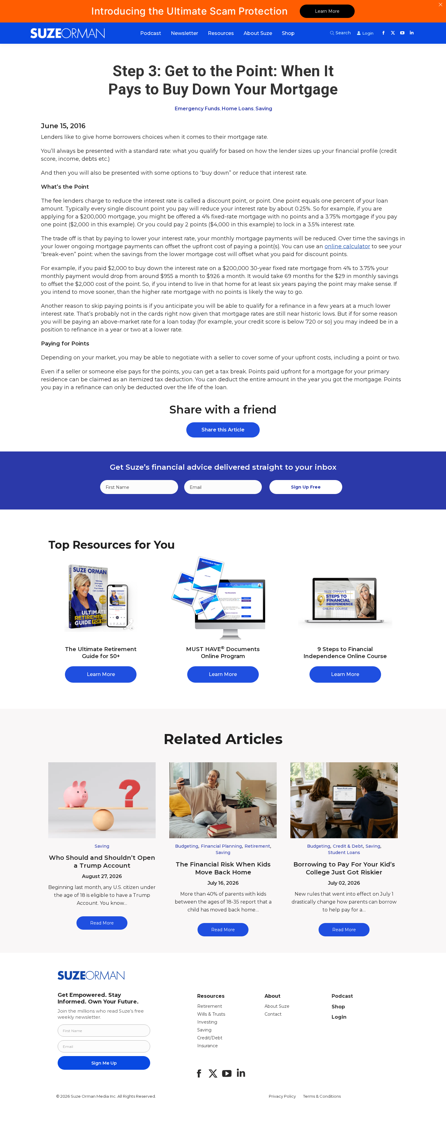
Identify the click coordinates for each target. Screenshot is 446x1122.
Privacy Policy (282, 1096)
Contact (273, 1014)
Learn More (327, 11)
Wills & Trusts (211, 1014)
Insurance (207, 1045)
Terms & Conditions (322, 1096)
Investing (207, 1022)
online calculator (347, 246)
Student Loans (344, 852)
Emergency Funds (197, 109)
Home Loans (238, 109)
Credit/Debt (209, 1038)
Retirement (257, 846)
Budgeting (186, 846)
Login (339, 1017)
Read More (102, 923)
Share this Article (223, 430)
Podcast (342, 996)
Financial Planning (221, 846)
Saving (263, 109)
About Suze (277, 1006)
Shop (338, 1007)
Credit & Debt (348, 846)
